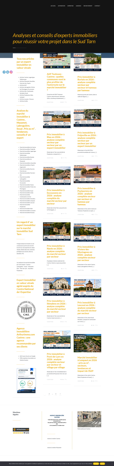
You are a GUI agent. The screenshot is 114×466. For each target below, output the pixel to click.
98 (93, 270)
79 (63, 213)
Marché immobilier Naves (27, 185)
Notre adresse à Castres (84, 429)
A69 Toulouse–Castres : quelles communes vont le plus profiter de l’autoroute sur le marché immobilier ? (56, 82)
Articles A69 (23, 85)
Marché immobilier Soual (26, 190)
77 (63, 157)
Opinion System (24, 360)
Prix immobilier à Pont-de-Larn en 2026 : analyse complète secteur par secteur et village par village (56, 361)
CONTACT (97, 5)
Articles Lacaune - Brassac (27, 99)
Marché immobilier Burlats (27, 157)
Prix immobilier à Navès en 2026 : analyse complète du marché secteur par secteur (56, 251)
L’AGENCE (78, 5)
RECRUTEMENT (88, 5)
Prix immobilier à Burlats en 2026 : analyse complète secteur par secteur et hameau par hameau (87, 83)
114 (93, 381)
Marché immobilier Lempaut (27, 200)
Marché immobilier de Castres (28, 147)
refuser (102, 463)
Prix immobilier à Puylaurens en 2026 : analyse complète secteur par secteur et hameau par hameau (86, 196)
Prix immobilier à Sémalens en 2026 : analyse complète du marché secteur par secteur (56, 306)
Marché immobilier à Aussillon (28, 163)
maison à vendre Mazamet (54, 447)
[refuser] (112, 463)
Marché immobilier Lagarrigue (28, 151)
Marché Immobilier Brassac (27, 212)
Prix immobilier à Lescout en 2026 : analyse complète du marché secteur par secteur (87, 308)
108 (63, 379)
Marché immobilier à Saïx (26, 192)
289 (63, 102)
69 (63, 268)
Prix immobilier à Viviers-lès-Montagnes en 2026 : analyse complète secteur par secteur (86, 253)
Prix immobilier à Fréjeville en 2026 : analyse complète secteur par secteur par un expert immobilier (87, 139)
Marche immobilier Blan (26, 208)
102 (93, 325)
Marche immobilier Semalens (27, 198)
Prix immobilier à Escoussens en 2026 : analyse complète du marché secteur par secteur (57, 197)
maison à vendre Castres (53, 438)
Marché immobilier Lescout (27, 202)
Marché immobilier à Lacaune (27, 210)
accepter (96, 463)
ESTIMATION (61, 5)
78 (93, 100)
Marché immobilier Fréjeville (27, 149)
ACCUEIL (53, 5)
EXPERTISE (70, 5)
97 (93, 214)
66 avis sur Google (30, 356)
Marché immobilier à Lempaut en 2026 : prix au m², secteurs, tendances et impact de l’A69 (87, 364)
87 (93, 156)
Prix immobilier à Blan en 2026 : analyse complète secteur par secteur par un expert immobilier (56, 141)
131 (63, 321)
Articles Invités (24, 101)
